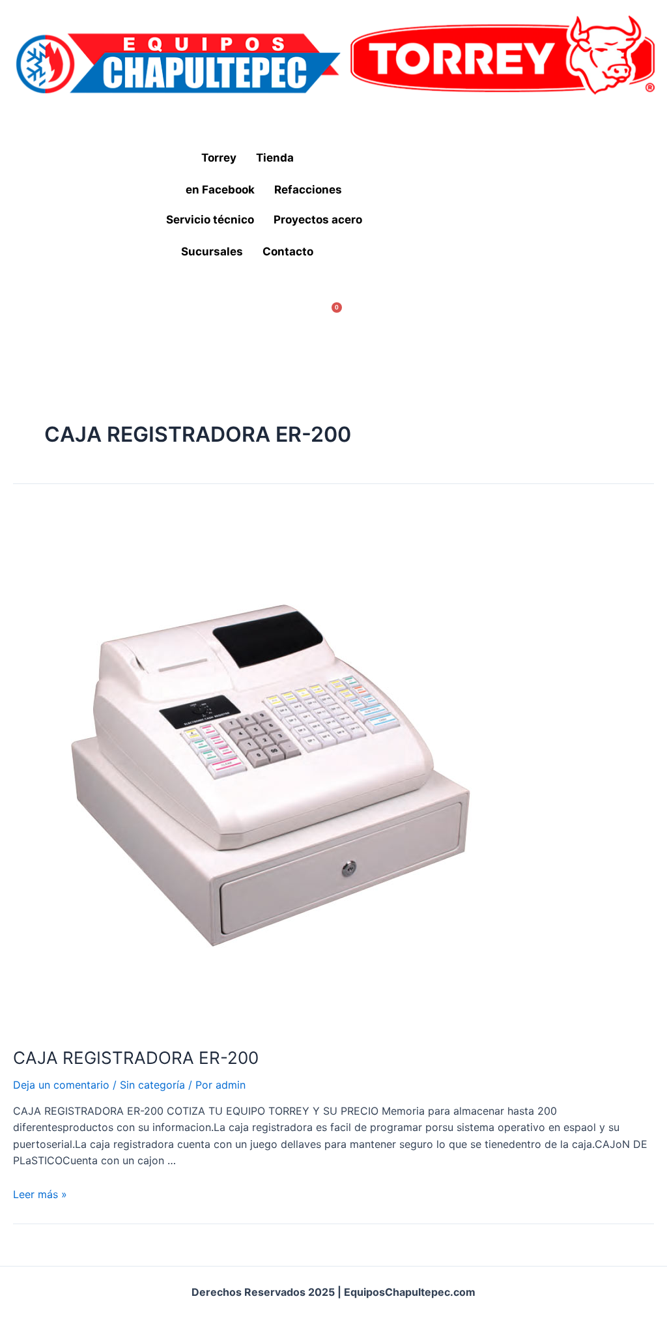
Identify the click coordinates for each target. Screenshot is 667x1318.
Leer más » (40, 1194)
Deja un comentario (61, 1084)
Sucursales (212, 251)
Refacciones (308, 189)
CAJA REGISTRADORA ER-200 (136, 1058)
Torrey (218, 157)
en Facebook (220, 189)
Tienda (275, 157)
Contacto (288, 251)
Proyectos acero (318, 219)
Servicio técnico (210, 219)
